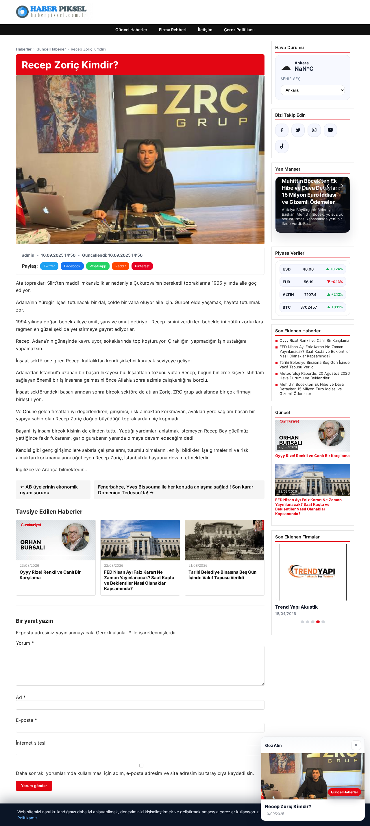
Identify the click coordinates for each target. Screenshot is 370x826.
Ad (21, 697)
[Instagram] (314, 130)
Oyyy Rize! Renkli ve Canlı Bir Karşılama (314, 340)
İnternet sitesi (30, 743)
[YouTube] (330, 130)
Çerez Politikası (239, 29)
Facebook (72, 266)
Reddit (120, 266)
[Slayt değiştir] (302, 621)
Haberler (24, 49)
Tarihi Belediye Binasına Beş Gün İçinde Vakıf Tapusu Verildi (315, 364)
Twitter (49, 266)
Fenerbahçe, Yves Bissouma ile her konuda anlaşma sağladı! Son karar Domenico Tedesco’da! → (175, 489)
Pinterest (142, 266)
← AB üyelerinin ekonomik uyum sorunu (49, 489)
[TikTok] (281, 146)
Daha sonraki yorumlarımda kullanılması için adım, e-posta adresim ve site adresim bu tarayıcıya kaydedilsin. (135, 773)
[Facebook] (281, 130)
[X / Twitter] (298, 130)
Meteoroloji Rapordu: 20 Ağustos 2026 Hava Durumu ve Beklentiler (315, 375)
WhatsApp (98, 266)
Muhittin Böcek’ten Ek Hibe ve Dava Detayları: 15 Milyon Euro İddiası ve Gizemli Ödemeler (312, 389)
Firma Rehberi (172, 29)
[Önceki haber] (329, 186)
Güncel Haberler (131, 29)
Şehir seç (291, 79)
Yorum (25, 643)
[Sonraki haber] (341, 186)
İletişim (205, 29)
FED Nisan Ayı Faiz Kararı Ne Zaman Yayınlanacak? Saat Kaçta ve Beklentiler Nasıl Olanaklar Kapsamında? (315, 351)
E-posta (26, 720)
